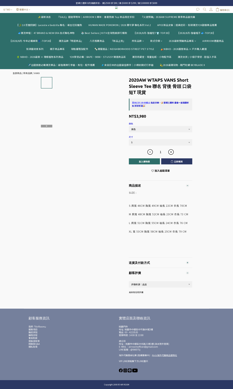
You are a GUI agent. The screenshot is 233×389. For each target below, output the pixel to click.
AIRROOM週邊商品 (213, 40)
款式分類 (155, 40)
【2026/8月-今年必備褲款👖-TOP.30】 (30, 40)
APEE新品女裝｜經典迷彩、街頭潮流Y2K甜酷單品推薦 (187, 25)
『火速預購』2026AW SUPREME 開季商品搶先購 (168, 17)
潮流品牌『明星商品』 (71, 40)
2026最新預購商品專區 (181, 40)
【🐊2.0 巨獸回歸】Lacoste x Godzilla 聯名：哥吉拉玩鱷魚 (49, 25)
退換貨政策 (34, 341)
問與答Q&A (34, 343)
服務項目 (33, 329)
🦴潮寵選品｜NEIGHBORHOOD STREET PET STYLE (124, 49)
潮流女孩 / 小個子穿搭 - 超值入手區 (197, 56)
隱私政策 (33, 346)
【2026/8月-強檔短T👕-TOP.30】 (152, 33)
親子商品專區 (57, 49)
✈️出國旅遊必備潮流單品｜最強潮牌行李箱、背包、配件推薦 (61, 65)
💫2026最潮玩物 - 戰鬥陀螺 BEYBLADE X (182, 65)
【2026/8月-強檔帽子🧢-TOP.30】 (196, 33)
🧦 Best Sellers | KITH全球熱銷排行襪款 (104, 33)
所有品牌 (137, 40)
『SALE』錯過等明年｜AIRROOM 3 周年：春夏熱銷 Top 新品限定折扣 (96, 17)
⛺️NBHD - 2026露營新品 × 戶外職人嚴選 (184, 49)
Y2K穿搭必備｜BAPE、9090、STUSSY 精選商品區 (98, 56)
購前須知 (33, 332)
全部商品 (17, 73)
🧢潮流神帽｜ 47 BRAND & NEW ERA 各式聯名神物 (46, 33)
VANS (37, 73)
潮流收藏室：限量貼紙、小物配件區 (152, 56)
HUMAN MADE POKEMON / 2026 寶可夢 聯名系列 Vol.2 (119, 25)
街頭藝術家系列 (35, 49)
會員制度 (33, 338)
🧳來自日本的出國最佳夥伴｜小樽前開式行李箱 (127, 65)
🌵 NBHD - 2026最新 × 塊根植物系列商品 (40, 56)
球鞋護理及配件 (79, 49)
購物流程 (33, 335)
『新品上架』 (118, 40)
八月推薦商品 (97, 40)
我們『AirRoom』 (38, 326)
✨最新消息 (44, 17)
